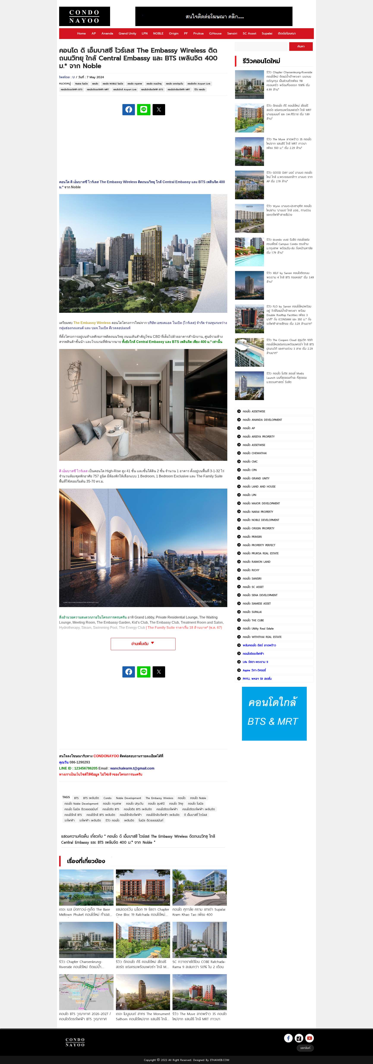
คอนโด (95, 83)
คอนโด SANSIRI (252, 578)
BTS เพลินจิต (91, 798)
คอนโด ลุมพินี (156, 803)
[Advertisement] (91, 716)
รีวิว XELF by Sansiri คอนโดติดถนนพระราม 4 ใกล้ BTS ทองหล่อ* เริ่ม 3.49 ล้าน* (290, 277)
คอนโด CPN (250, 470)
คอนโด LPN (249, 495)
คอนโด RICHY (251, 570)
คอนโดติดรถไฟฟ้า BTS (71, 89)
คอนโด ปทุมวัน (134, 803)
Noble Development (128, 798)
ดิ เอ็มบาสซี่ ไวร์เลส (195, 815)
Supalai (267, 33)
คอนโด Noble (198, 798)
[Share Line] (143, 109)
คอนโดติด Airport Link (199, 83)
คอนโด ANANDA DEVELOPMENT (262, 419)
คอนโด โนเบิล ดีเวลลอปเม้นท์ (81, 809)
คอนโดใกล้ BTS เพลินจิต (101, 815)
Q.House (215, 33)
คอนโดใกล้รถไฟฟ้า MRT (179, 89)
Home (81, 33)
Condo (107, 798)
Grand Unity (127, 33)
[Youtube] (309, 1038)
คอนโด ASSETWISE (254, 411)
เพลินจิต (129, 820)
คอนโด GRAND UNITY (256, 478)
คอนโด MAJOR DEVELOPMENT (261, 503)
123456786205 (86, 768)
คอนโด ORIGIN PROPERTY (258, 528)
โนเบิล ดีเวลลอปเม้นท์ (151, 820)
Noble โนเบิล (81, 83)
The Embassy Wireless (159, 798)
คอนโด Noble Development (81, 803)
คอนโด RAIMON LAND (256, 561)
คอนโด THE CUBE (253, 620)
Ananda (107, 33)
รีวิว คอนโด (199, 89)
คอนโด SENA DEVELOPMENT (260, 595)
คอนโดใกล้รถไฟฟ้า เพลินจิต (162, 815)
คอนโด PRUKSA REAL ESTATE (260, 553)
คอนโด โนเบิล (195, 803)
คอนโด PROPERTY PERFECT (259, 545)
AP (94, 33)
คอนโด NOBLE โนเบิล (113, 83)
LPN (145, 33)
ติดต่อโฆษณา (287, 33)
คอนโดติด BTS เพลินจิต (138, 809)
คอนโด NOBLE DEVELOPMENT (261, 520)
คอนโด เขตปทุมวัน (174, 83)
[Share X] (159, 109)
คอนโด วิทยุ (176, 803)
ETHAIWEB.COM (219, 1060)
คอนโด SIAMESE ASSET (257, 603)
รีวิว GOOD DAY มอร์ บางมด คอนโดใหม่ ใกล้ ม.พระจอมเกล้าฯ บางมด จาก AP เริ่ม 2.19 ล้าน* (290, 176)
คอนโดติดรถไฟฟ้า (167, 809)
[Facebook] (288, 1038)
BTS (76, 798)
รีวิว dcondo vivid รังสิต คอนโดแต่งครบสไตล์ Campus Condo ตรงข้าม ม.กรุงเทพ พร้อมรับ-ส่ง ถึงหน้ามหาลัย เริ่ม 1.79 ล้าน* (290, 246)
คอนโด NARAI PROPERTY (258, 511)
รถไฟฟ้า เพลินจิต (90, 820)
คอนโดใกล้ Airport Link (125, 89)
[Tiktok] (299, 1038)
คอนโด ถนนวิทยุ (154, 83)
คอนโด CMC (250, 461)
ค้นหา (301, 46)
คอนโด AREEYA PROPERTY (259, 436)
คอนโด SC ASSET (253, 587)
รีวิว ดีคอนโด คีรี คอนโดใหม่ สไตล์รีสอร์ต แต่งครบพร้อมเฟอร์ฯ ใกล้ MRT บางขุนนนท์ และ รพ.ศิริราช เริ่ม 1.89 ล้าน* (289, 112)
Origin (174, 33)
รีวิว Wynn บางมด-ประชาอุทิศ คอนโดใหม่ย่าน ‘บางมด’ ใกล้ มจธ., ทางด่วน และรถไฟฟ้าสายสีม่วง (289, 210)
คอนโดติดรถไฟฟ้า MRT (98, 89)
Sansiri (232, 33)
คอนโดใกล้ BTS (73, 815)
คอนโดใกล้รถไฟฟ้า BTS (152, 89)
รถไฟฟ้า (70, 820)
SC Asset (249, 33)
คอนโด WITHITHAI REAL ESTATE (262, 637)
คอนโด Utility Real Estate (258, 628)
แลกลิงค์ (305, 1048)
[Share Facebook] (128, 109)
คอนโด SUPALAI (252, 612)
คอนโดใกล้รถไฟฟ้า (131, 815)
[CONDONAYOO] (84, 16)
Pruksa (198, 33)
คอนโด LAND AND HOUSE (259, 486)
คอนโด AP (249, 428)
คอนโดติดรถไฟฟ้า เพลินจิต (198, 809)
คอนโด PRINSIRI (252, 536)
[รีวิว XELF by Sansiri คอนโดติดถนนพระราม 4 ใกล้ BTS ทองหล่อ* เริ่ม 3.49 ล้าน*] (249, 285)
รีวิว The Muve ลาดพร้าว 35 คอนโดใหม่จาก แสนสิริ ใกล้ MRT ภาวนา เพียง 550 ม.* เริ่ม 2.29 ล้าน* (289, 143)
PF (186, 33)
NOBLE (158, 33)
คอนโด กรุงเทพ (135, 83)
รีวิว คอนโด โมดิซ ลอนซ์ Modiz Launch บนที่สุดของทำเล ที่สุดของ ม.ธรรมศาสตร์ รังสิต (287, 377)
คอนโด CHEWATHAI (255, 453)
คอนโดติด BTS (111, 809)
